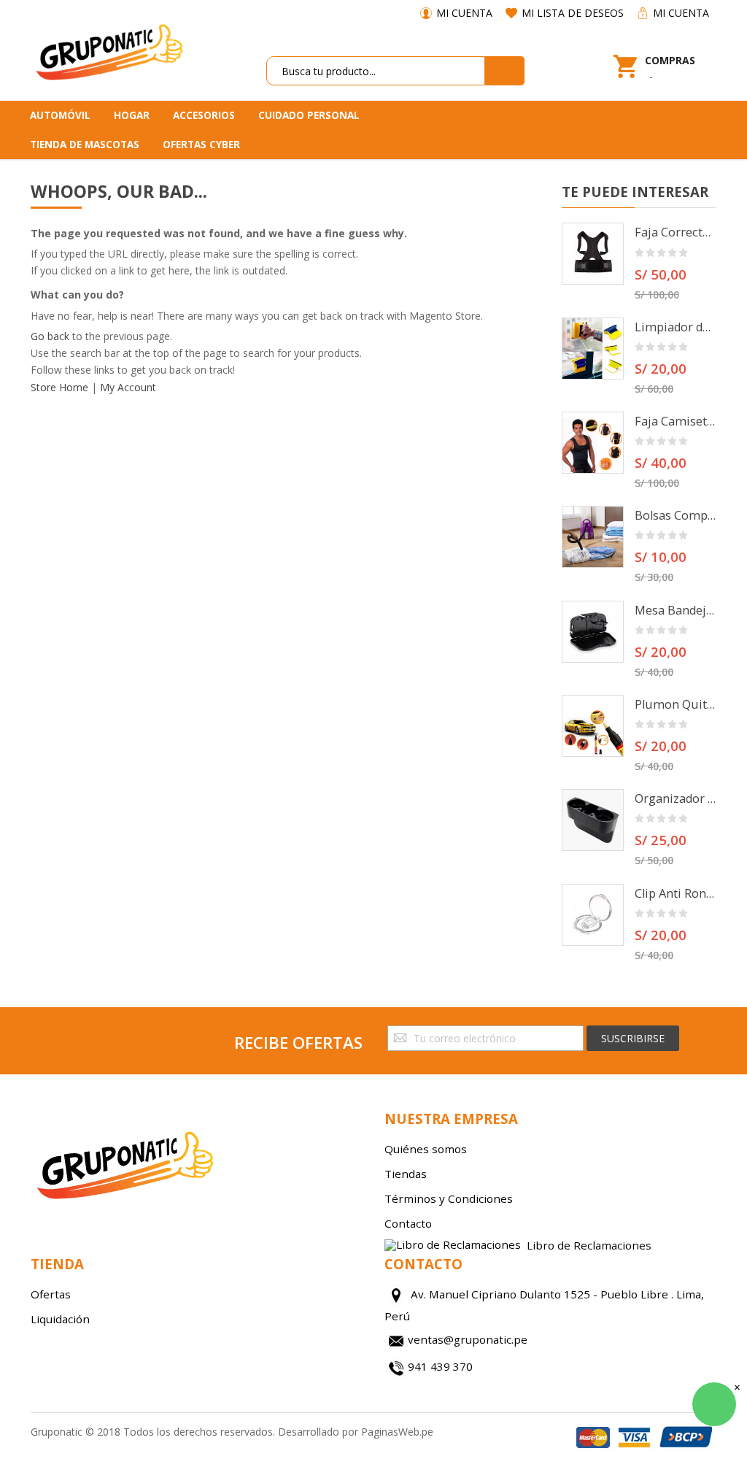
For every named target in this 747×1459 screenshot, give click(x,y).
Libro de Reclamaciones (589, 1245)
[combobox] (375, 70)
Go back (50, 336)
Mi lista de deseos (573, 13)
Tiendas (405, 1173)
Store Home (59, 387)
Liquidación (60, 1319)
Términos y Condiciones (448, 1198)
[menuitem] (65, 115)
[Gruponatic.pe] (108, 50)
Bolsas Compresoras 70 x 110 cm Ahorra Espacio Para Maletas (676, 515)
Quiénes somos (425, 1149)
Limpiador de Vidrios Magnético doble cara (676, 327)
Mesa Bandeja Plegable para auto (676, 610)
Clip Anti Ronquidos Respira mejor (676, 893)
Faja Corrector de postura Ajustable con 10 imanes (676, 232)
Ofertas (51, 1294)
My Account (128, 387)
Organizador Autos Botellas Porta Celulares (676, 798)
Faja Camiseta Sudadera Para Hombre (676, 421)
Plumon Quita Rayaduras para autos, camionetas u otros (676, 704)
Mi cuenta (464, 13)
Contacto (408, 1223)
